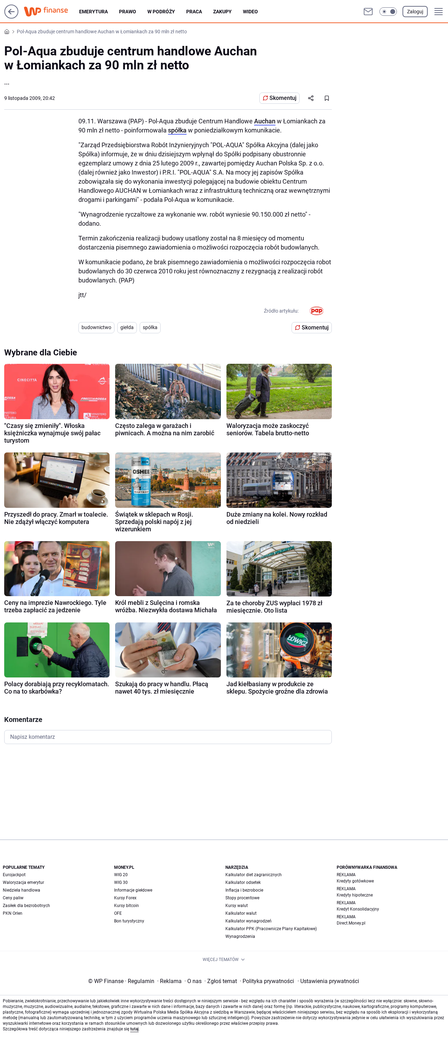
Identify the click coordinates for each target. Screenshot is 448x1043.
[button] (388, 11)
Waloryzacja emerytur (23, 882)
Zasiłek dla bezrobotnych (26, 905)
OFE (118, 913)
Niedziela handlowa (21, 890)
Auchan (264, 121)
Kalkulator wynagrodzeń (248, 921)
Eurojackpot (14, 874)
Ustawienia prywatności (328, 981)
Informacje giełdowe (133, 890)
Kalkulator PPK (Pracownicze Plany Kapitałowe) (271, 928)
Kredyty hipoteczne (355, 895)
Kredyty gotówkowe (355, 881)
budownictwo (96, 327)
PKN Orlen (12, 913)
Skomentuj (283, 98)
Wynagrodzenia (240, 936)
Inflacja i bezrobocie (244, 890)
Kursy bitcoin (126, 905)
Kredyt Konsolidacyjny (358, 909)
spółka (177, 130)
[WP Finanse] (51, 11)
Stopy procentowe (242, 897)
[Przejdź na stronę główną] (11, 16)
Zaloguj (415, 11)
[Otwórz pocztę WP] (368, 11)
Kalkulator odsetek (243, 882)
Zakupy (222, 11)
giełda (127, 327)
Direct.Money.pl (351, 923)
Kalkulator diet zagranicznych (253, 874)
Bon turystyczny (129, 921)
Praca (194, 11)
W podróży (161, 11)
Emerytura (93, 11)
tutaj (134, 1029)
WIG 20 (121, 874)
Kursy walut (236, 905)
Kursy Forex (125, 897)
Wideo (250, 11)
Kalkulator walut (241, 913)
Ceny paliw (13, 897)
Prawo (127, 11)
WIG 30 (121, 882)
